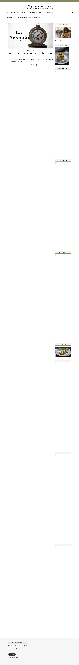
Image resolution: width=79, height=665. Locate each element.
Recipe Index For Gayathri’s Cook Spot (19, 12)
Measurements (50, 12)
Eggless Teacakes (19, 1)
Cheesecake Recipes (28, 1)
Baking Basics (42, 12)
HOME (7, 12)
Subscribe (12, 654)
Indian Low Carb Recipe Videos (14, 14)
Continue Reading (30, 64)
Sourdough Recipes (37, 1)
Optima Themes (18, 662)
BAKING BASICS (30, 50)
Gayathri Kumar (34, 56)
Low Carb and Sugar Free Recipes (49, 1)
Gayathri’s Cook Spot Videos (29, 14)
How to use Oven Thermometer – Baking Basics (30, 53)
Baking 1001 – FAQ (33, 12)
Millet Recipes (60, 1)
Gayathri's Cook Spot (39, 6)
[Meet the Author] (63, 37)
